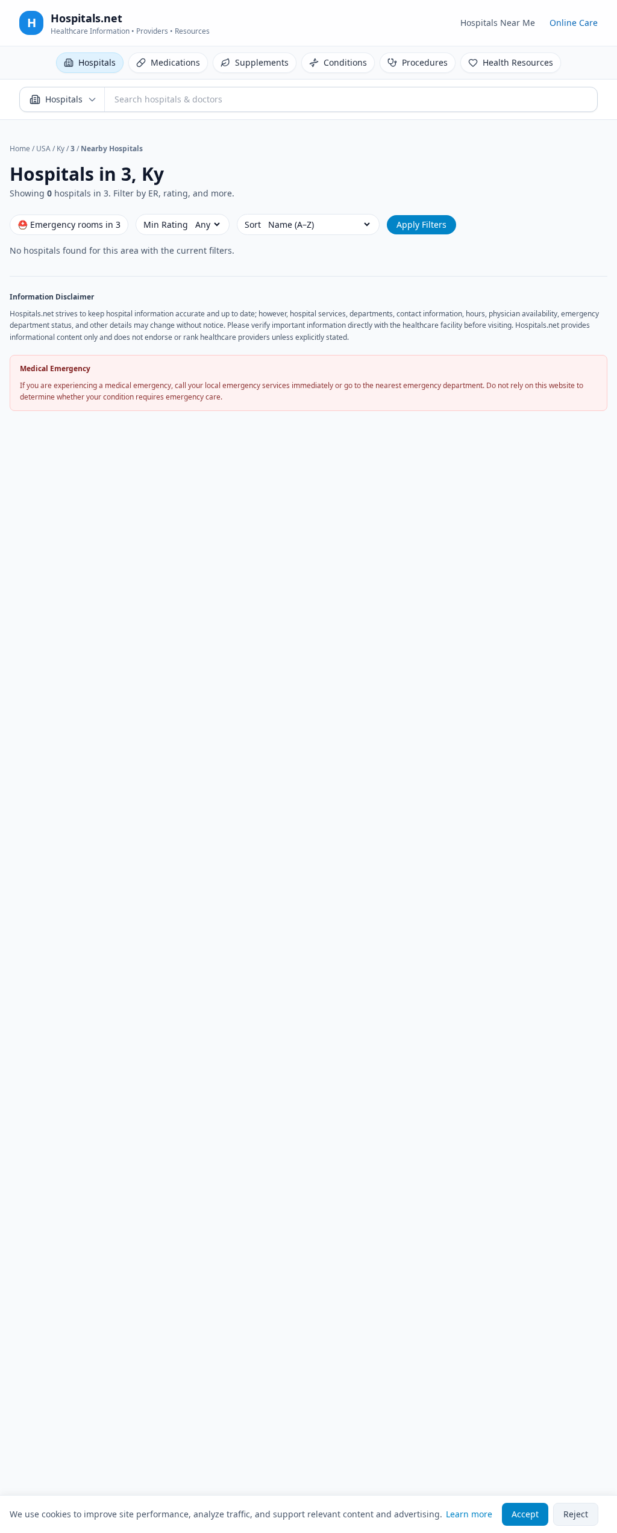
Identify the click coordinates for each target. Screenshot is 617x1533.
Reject (575, 1514)
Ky (60, 148)
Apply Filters (421, 224)
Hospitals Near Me (497, 22)
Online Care (574, 22)
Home (20, 148)
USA (43, 148)
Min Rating (165, 224)
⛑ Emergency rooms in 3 (69, 224)
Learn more (469, 1514)
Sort (253, 224)
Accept (525, 1514)
